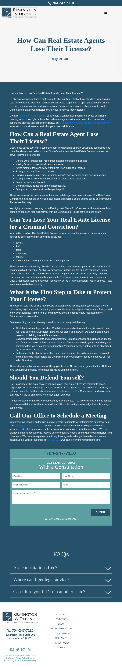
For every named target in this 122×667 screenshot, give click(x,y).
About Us (61, 619)
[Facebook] (11, 649)
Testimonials (61, 633)
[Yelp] (29, 649)
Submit (100, 512)
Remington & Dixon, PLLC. (29, 425)
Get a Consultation (61, 628)
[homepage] (19, 12)
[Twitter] (17, 649)
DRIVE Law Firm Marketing (25, 661)
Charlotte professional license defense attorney (84, 123)
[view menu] (105, 13)
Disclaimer (10, 658)
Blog (21, 93)
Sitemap (31, 658)
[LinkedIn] (23, 649)
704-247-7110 (63, 3)
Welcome (61, 614)
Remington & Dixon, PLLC (32, 115)
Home (13, 93)
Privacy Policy (21, 658)
